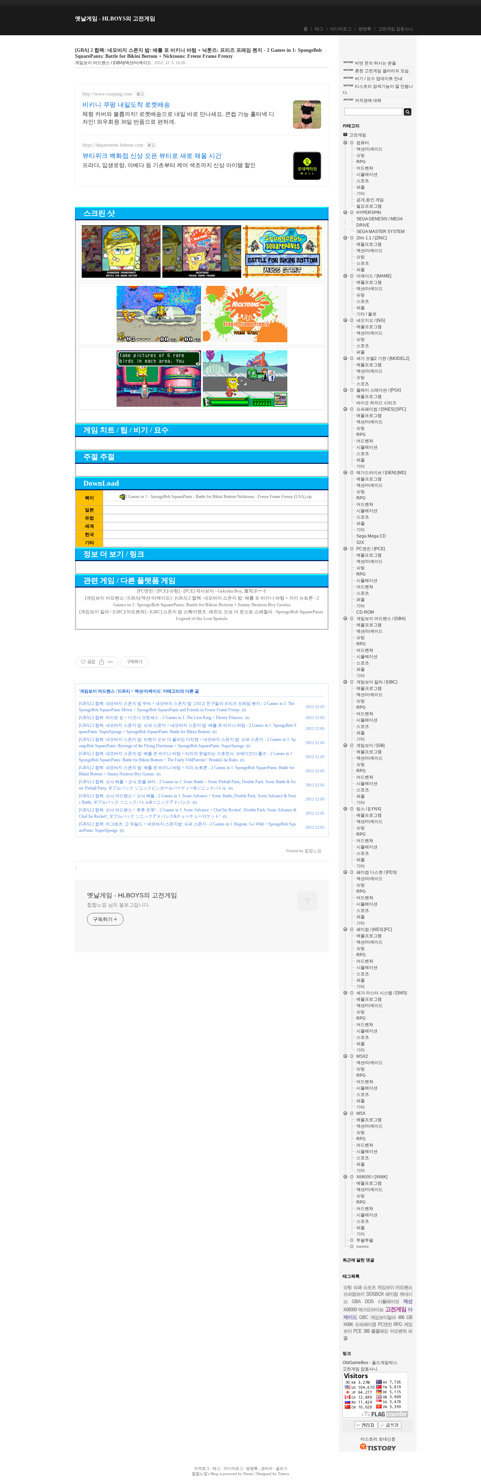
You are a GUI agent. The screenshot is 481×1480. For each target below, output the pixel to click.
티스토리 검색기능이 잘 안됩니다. (378, 89)
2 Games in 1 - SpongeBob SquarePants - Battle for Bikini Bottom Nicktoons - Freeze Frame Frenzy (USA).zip (218, 496)
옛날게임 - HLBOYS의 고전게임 (115, 19)
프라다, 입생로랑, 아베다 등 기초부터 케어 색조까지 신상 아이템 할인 (169, 165)
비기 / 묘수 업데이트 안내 (378, 78)
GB (409, 1317)
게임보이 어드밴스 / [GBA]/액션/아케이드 (113, 62)
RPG (397, 1324)
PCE (357, 1331)
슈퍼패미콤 (365, 1324)
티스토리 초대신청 (378, 1439)
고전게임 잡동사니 (395, 28)
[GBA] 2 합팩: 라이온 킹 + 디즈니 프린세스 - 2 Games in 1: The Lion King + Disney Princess (161, 717)
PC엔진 (385, 1324)
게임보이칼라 (383, 1317)
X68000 (350, 1309)
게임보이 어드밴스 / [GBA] (105, 691)
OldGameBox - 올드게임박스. (370, 1362)
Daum (248, 1474)
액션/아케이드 (148, 691)
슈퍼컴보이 (353, 1294)
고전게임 (395, 1309)
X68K (348, 1324)
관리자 (267, 1468)
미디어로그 (340, 28)
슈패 (357, 1287)
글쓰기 (281, 1468)
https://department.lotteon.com (112, 145)
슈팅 (347, 1287)
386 (366, 1331)
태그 (319, 28)
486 (401, 1317)
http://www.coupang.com (107, 94)
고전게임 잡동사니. (361, 1369)
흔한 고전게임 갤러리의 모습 (382, 70)
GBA (356, 1301)
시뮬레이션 (388, 1301)
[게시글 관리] (110, 662)
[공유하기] (101, 662)
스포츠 (369, 1287)
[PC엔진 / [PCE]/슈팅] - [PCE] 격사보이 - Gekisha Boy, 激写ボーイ (202, 591)
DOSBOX (375, 1294)
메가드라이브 (370, 1309)
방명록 (364, 28)
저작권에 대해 (368, 100)
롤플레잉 (379, 1331)
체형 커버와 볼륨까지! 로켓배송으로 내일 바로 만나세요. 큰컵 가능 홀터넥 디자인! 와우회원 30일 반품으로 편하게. (178, 118)
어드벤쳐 (398, 1331)
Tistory (283, 1474)
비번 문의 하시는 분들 (375, 63)
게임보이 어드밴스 (394, 1287)
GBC (363, 1317)
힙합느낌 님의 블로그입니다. (118, 905)
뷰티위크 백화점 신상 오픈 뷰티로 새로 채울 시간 (151, 155)
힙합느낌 (199, 1474)
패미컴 (391, 1294)
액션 (407, 1301)
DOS (369, 1301)
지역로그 (202, 1468)
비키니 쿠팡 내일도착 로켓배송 (126, 104)
